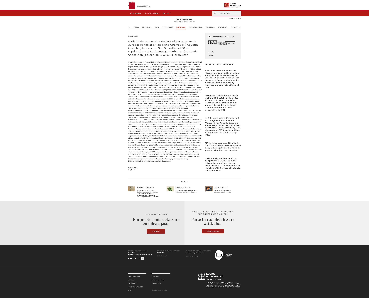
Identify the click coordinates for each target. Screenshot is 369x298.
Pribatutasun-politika (158, 280)
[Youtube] (135, 258)
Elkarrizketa (146, 27)
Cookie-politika (156, 283)
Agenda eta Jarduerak (135, 286)
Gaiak (157, 27)
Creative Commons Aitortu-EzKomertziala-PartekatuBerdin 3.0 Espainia (227, 42)
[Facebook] (128, 258)
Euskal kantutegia (195, 27)
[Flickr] (139, 258)
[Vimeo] (142, 258)
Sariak (130, 290)
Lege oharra (155, 276)
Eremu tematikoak (134, 276)
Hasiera (136, 27)
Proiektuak (131, 280)
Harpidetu (167, 13)
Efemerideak (180, 27)
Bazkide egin (161, 255)
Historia (211, 55)
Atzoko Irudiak (167, 27)
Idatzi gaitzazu (191, 256)
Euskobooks (210, 27)
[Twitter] (131, 258)
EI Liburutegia (132, 283)
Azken (135, 13)
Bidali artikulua (213, 231)
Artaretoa (235, 27)
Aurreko (152, 13)
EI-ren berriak (223, 27)
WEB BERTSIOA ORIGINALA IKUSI (223, 37)
